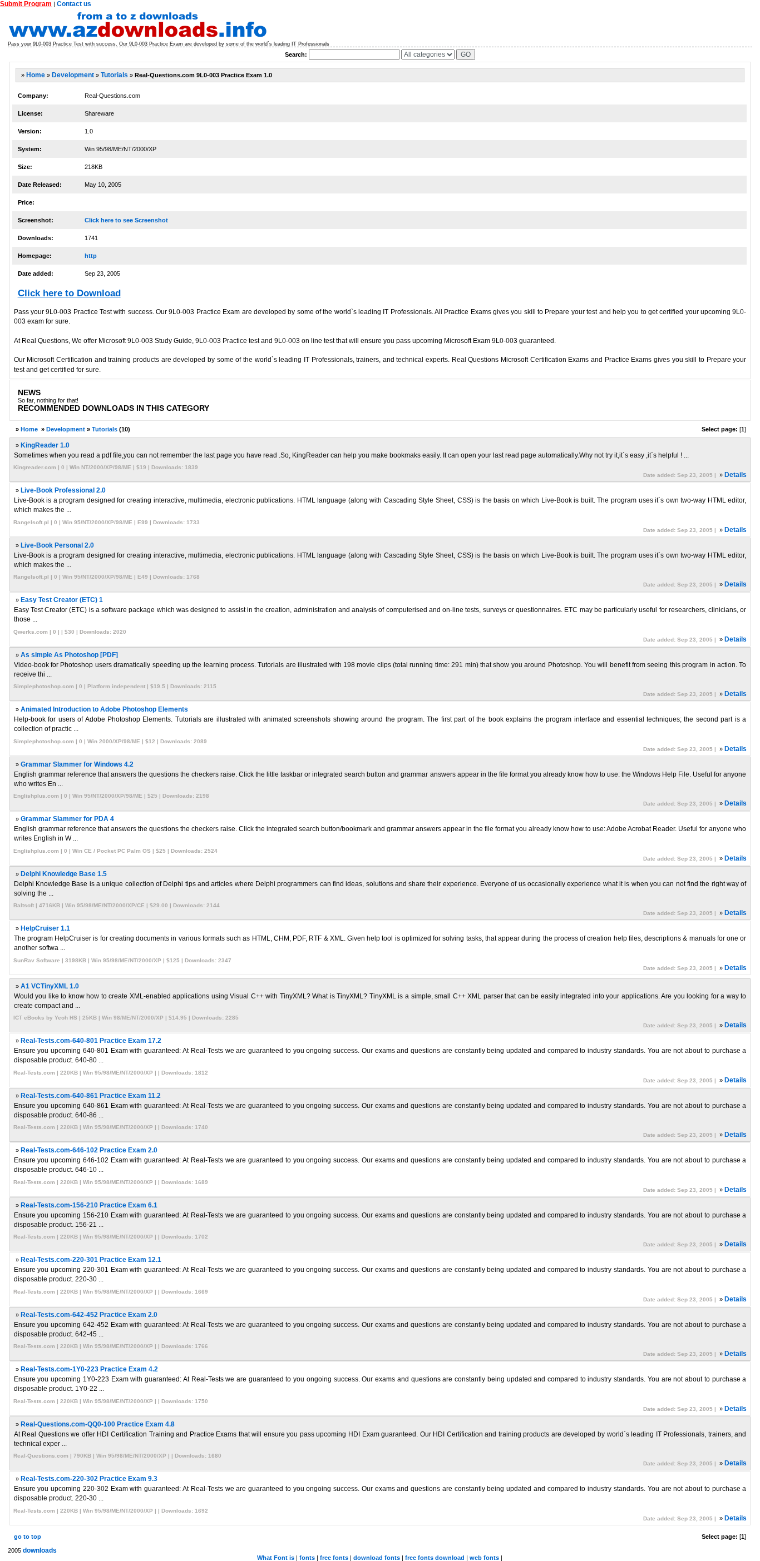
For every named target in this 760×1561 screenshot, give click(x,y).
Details (735, 474)
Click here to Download (69, 293)
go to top (27, 1536)
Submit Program (26, 4)
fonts (307, 1557)
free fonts (334, 1557)
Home (35, 75)
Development (73, 75)
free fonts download (435, 1557)
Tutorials (114, 75)
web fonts (484, 1557)
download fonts (376, 1557)
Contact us (74, 4)
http (91, 255)
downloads (40, 1550)
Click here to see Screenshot (126, 220)
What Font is (275, 1557)
